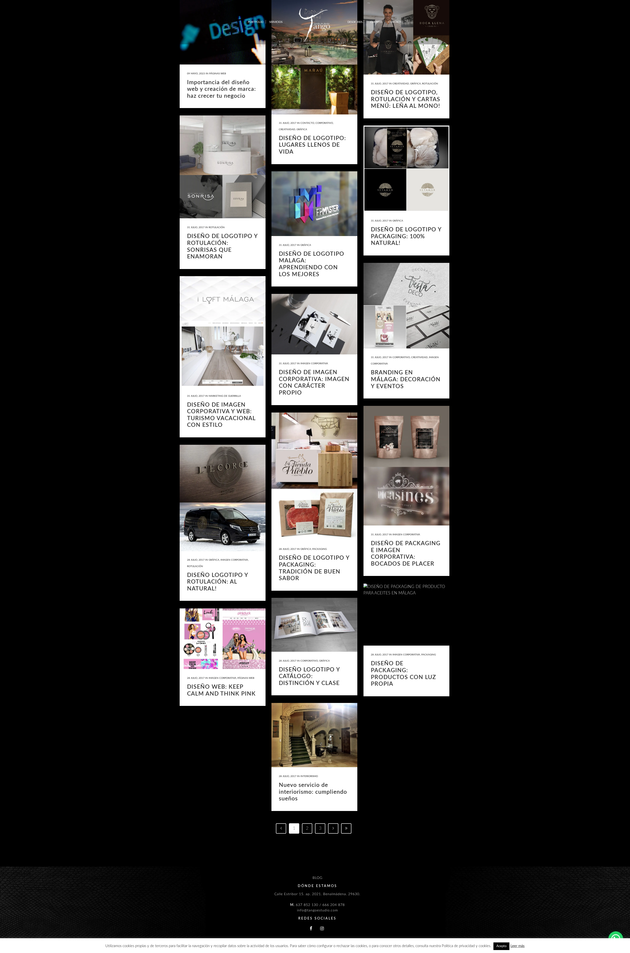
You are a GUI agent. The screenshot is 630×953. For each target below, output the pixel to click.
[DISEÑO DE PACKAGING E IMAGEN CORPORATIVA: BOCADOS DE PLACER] (406, 465)
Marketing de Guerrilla (225, 396)
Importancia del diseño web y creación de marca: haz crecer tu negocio (221, 89)
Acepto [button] (501, 946)
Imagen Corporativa (314, 363)
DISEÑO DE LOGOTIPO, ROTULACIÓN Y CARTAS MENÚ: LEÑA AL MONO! (405, 99)
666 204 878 (333, 905)
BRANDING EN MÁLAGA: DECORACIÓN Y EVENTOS (406, 379)
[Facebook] (310, 929)
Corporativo (324, 123)
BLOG (317, 878)
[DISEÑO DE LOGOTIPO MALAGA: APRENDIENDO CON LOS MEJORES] (314, 203)
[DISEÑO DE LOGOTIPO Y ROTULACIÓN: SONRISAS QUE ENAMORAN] (223, 166)
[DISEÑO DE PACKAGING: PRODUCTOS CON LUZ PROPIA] (406, 615)
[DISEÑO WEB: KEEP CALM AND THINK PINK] (223, 638)
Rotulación (430, 83)
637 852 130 (307, 905)
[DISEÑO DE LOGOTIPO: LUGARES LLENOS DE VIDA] (314, 57)
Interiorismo (309, 776)
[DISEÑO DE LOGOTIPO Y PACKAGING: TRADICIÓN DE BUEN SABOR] (314, 476)
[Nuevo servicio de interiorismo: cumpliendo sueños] (314, 735)
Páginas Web (217, 73)
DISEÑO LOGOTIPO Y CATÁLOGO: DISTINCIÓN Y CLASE (309, 676)
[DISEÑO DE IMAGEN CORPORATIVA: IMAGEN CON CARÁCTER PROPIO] (314, 324)
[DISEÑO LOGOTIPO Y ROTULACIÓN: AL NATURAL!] (223, 498)
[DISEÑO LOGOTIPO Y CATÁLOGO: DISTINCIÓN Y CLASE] (314, 625)
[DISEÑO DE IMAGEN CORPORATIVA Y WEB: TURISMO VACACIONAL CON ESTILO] (223, 331)
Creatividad (287, 129)
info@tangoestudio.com (317, 910)
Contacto (307, 123)
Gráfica (302, 129)
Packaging (319, 549)
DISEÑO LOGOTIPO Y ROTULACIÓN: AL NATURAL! (217, 581)
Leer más (517, 946)
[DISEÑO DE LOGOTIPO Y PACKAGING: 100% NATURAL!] (406, 169)
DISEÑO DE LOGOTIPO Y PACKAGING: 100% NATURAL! (406, 236)
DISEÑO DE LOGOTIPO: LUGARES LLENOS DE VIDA (312, 145)
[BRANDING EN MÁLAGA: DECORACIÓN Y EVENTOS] (406, 306)
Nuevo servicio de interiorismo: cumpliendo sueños (313, 791)
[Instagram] (322, 929)
